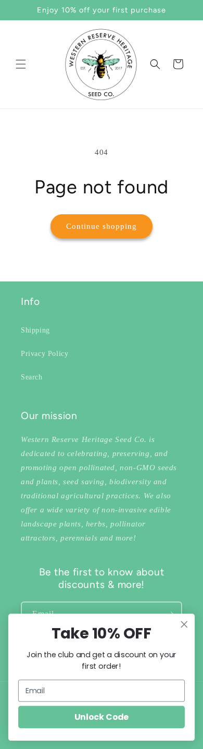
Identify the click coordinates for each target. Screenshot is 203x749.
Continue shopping (101, 226)
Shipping (35, 330)
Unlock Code (101, 717)
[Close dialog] (184, 624)
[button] (20, 64)
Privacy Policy (44, 354)
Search (32, 377)
